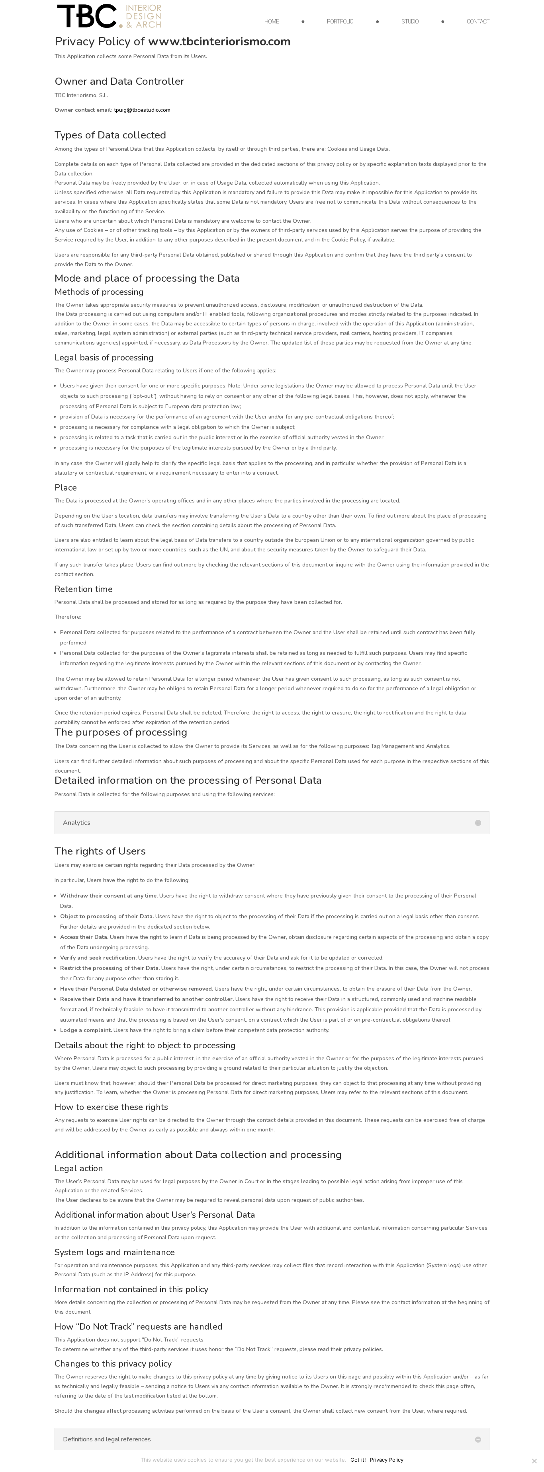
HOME (271, 22)
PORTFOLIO (340, 22)
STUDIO (410, 22)
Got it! (358, 1459)
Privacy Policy (386, 1459)
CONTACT (478, 22)
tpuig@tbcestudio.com (142, 110)
